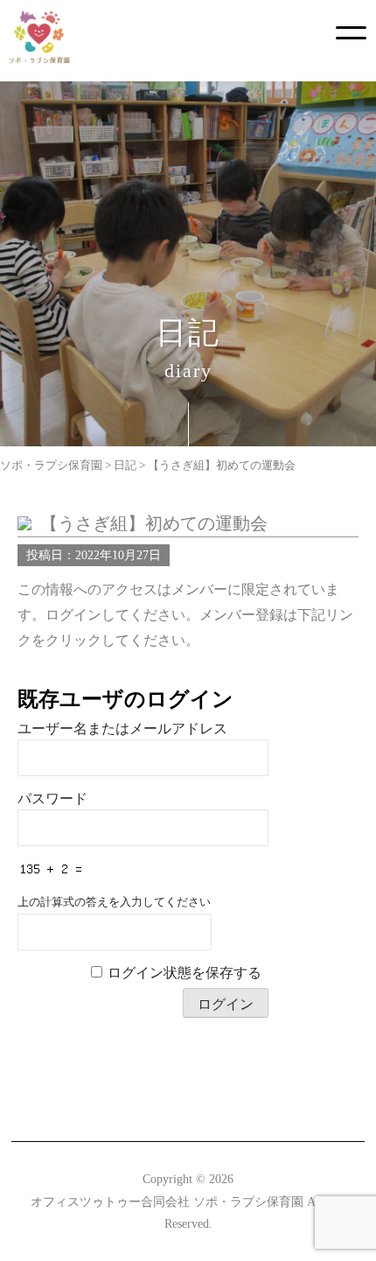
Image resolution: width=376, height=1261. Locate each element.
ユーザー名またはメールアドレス (122, 728)
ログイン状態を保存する (184, 972)
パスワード (52, 798)
